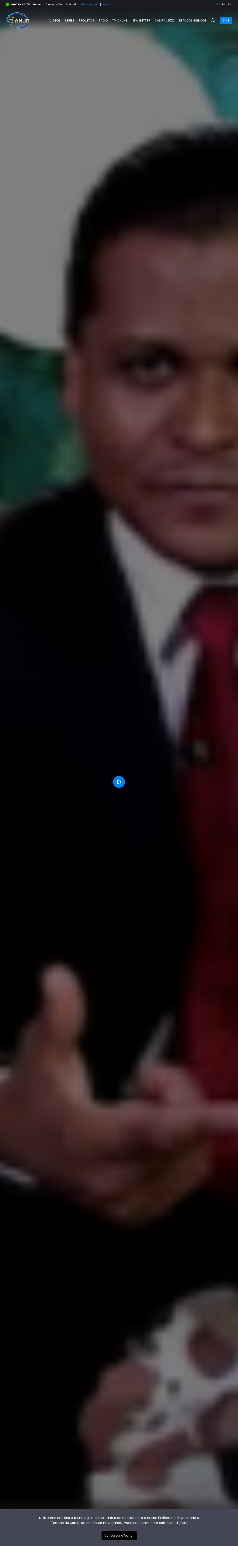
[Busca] (213, 20)
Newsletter (141, 20)
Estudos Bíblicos (192, 20)
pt (218, 4)
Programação (90, 4)
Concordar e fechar (119, 1535)
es (229, 4)
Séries (69, 20)
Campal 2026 (165, 20)
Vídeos (54, 20)
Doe (226, 20)
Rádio (103, 20)
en (223, 4)
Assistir (106, 4)
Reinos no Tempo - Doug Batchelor (55, 4)
